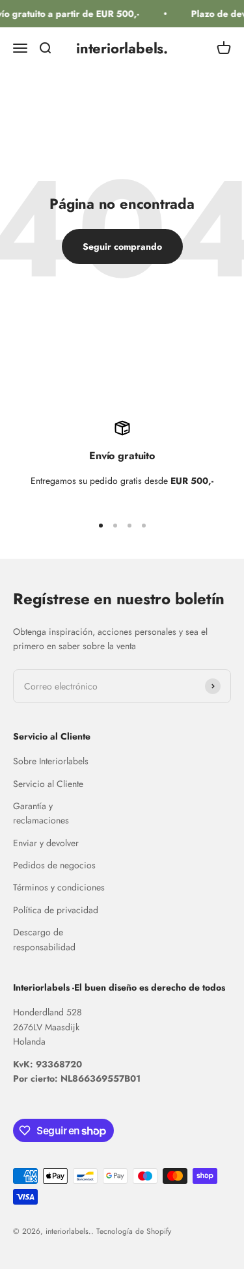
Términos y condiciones (59, 887)
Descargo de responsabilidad (44, 939)
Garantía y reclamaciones (41, 813)
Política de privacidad (55, 909)
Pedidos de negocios (54, 865)
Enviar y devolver (46, 842)
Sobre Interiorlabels (50, 761)
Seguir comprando (122, 246)
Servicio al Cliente (48, 783)
